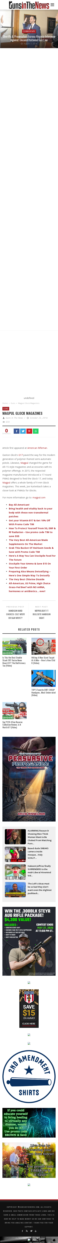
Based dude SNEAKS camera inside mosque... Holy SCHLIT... (38, 852)
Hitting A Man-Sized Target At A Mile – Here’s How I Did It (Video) (43, 660)
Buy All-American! (19, 504)
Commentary (29, 31)
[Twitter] (31, 1231)
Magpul (24, 462)
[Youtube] (35, 1231)
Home (5, 403)
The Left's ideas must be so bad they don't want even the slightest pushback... (40, 887)
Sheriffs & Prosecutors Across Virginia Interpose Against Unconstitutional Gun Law (29, 38)
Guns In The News (14, 418)
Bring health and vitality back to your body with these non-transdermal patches (30, 512)
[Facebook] (22, 1231)
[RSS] (27, 1231)
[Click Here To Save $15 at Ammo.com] (29, 1008)
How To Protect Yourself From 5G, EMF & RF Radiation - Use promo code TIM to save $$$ (32, 532)
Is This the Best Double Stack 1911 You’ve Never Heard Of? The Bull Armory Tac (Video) (13, 661)
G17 (21, 454)
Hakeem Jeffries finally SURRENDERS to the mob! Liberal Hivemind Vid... (39, 869)
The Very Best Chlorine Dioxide (26, 579)
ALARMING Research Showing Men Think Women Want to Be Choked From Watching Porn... (40, 834)
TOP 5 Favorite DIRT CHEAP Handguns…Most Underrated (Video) (43, 692)
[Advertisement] (29, 364)
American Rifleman (37, 447)
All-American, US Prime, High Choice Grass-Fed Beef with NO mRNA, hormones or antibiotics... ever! (29, 587)
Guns (13, 403)
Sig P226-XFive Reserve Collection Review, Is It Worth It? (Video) (12, 724)
